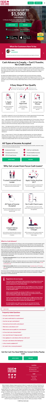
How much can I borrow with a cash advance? (13, 324)
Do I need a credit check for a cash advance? (13, 318)
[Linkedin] (12, 377)
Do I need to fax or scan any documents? (12, 346)
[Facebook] (9, 375)
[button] (44, 3)
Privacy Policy (34, 379)
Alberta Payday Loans (34, 367)
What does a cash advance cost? (10, 326)
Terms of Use (34, 376)
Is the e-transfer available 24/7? (10, 343)
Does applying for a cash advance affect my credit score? (16, 337)
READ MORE (6, 309)
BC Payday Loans (33, 369)
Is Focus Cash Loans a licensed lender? (12, 332)
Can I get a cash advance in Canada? (11, 315)
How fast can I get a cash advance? (11, 321)
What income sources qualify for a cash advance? (14, 329)
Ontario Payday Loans (34, 371)
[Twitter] (12, 375)
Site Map (34, 378)
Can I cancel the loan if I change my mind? (12, 335)
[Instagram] (9, 377)
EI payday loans (33, 266)
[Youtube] (15, 375)
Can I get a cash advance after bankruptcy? (13, 340)
